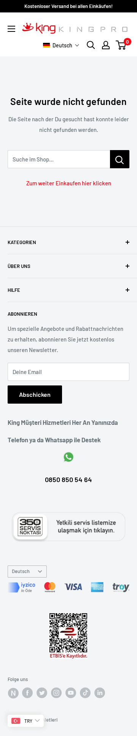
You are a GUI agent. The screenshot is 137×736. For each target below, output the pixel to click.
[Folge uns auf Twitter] (42, 692)
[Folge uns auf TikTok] (85, 692)
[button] (61, 45)
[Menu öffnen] (11, 29)
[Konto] (106, 45)
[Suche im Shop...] (119, 159)
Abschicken (35, 394)
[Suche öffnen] (91, 45)
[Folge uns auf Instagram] (56, 692)
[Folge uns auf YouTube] (70, 692)
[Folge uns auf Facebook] (13, 692)
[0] (121, 45)
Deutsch (21, 571)
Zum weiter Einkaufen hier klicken (68, 183)
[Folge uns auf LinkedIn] (99, 692)
